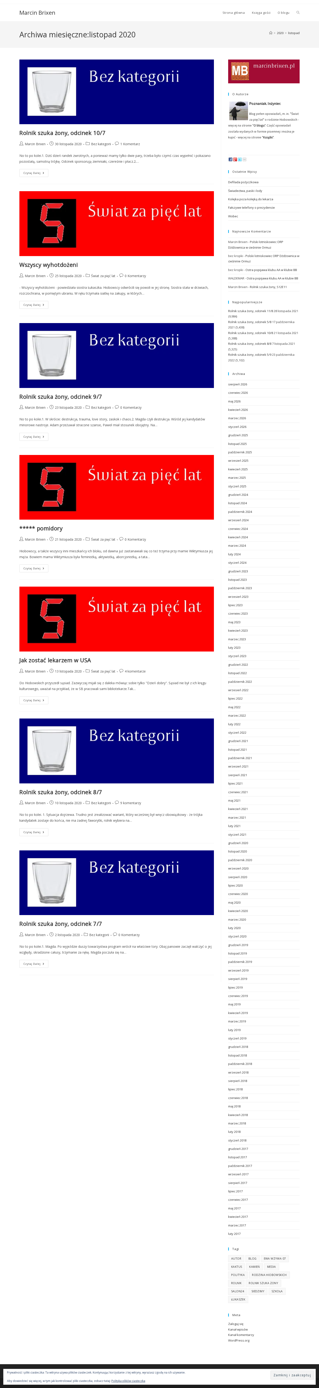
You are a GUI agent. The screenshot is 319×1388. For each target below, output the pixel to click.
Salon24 (237, 1291)
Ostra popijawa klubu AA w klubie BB (271, 270)
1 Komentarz (130, 144)
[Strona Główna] (270, 33)
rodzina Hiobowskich (269, 1275)
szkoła (277, 1291)
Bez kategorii (101, 144)
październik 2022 (240, 682)
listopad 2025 (237, 444)
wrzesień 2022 (238, 690)
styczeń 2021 (237, 834)
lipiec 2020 (235, 885)
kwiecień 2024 (238, 537)
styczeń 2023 (237, 656)
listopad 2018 (237, 1055)
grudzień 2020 (238, 843)
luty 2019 (234, 1030)
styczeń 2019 (237, 1038)
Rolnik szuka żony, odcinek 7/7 (60, 923)
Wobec (233, 216)
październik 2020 (240, 860)
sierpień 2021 (237, 775)
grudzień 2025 (238, 435)
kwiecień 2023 (238, 630)
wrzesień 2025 (238, 460)
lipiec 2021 (235, 783)
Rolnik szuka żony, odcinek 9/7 (60, 396)
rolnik (236, 1283)
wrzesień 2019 (238, 970)
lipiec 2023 (235, 605)
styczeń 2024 (237, 562)
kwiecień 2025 (238, 469)
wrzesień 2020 (238, 868)
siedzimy (258, 1291)
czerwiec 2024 (238, 529)
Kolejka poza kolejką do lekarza (250, 199)
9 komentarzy (130, 803)
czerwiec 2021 (238, 792)
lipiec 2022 (235, 698)
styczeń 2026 (237, 427)
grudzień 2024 (238, 495)
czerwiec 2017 (238, 1200)
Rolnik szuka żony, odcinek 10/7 (62, 133)
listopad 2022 (237, 673)
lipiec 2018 (235, 1089)
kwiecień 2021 (238, 809)
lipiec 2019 (235, 987)
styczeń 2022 (237, 732)
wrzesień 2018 (238, 1072)
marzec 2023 (237, 639)
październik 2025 (240, 452)
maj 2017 (234, 1208)
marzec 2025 (237, 478)
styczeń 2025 (237, 486)
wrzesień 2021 (238, 766)
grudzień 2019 (238, 945)
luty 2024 (234, 554)
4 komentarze (135, 671)
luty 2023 (234, 647)
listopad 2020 (237, 851)
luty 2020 (234, 928)
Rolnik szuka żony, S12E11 (268, 287)
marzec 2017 (237, 1225)
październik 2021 (240, 758)
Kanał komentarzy (241, 1335)
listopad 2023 (237, 580)
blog (252, 1259)
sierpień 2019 (237, 979)
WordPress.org (238, 1340)
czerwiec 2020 (238, 894)
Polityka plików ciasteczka (128, 1381)
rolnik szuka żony (263, 1283)
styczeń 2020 (237, 936)
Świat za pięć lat (103, 276)
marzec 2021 (237, 817)
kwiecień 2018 (238, 1115)
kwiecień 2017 (238, 1217)
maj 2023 (234, 622)
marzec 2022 (237, 715)
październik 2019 (240, 962)
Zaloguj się (235, 1324)
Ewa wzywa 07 (275, 1259)
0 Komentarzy (135, 276)
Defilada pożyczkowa (243, 182)
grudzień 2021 (238, 741)
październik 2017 (240, 1166)
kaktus (236, 1267)
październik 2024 (240, 512)
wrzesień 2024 (238, 520)
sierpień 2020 (237, 877)
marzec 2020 (237, 919)
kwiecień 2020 (238, 911)
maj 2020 (234, 902)
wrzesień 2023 (238, 597)
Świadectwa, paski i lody (245, 191)
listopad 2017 (237, 1157)
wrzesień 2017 (238, 1174)
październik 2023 (240, 588)
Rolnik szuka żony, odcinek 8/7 (60, 792)
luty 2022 (234, 724)
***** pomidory (41, 528)
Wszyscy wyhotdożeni (48, 264)
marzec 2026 (237, 418)
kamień (254, 1267)
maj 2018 (234, 1106)
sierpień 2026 (237, 384)
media (271, 1267)
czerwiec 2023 (238, 613)
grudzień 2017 (238, 1149)
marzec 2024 (237, 545)
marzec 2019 (237, 1021)
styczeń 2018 (237, 1140)
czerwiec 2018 (238, 1098)
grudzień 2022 (238, 664)
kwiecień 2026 (238, 410)
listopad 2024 (237, 503)
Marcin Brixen (37, 12)
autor (236, 1259)
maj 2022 (234, 707)
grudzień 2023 (238, 571)
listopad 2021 (237, 749)
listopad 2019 (237, 953)
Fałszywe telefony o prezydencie (251, 207)
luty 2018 (234, 1132)
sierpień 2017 (237, 1183)
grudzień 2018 (238, 1047)
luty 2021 (234, 826)
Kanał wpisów (238, 1329)
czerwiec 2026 (238, 393)
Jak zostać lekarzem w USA (55, 660)
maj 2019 (234, 1004)
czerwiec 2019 (238, 996)
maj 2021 (234, 800)
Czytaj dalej (35, 174)
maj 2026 (234, 401)
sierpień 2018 (237, 1081)
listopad (294, 33)
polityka (238, 1275)
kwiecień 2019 (238, 1013)
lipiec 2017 (235, 1191)
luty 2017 (234, 1234)
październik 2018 (240, 1064)
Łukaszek (238, 1299)
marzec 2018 (237, 1123)
